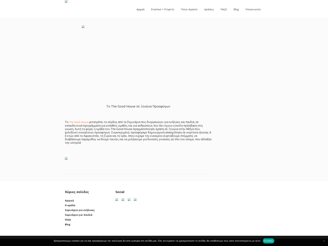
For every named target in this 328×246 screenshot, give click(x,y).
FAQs (68, 219)
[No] (323, 241)
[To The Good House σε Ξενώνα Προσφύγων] (138, 57)
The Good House (78, 122)
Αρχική (69, 200)
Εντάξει (268, 240)
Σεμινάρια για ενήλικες (80, 210)
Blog (67, 224)
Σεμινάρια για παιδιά (78, 214)
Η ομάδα (70, 205)
